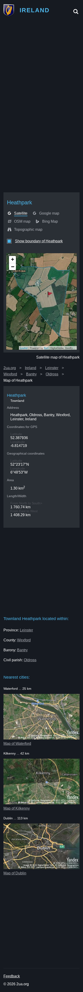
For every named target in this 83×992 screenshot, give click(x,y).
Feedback (11, 976)
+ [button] (12, 259)
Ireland (30, 368)
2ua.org (9, 368)
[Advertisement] (41, 63)
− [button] (12, 266)
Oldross (52, 374)
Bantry (31, 374)
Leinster (51, 368)
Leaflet (24, 348)
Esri (46, 348)
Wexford (10, 374)
